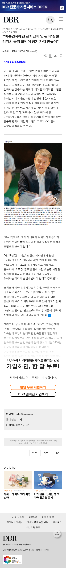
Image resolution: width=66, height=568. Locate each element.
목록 (45, 452)
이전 (34, 452)
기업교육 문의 (33, 527)
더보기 (45, 55)
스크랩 (61, 55)
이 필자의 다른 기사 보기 (17, 425)
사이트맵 (57, 522)
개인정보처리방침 (13, 522)
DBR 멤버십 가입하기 (33, 394)
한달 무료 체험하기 (33, 387)
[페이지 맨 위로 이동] (58, 535)
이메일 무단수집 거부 (37, 522)
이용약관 (33, 517)
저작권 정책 (48, 517)
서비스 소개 (18, 517)
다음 (57, 452)
